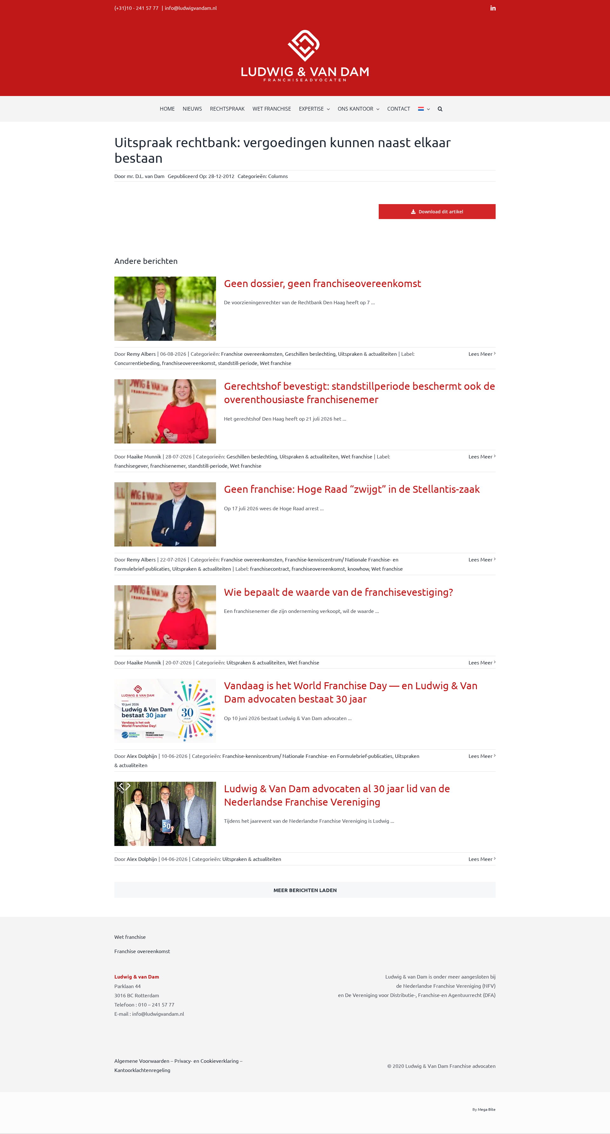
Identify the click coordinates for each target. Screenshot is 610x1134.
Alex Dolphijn (142, 756)
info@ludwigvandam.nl (191, 7)
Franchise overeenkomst (142, 951)
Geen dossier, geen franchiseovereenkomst (322, 283)
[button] (440, 108)
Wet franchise (275, 363)
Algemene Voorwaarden (141, 1060)
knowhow (358, 568)
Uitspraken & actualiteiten (367, 353)
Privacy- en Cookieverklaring (206, 1060)
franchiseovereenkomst (188, 363)
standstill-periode (237, 363)
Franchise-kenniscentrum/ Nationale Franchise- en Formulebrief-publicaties (307, 756)
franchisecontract (269, 568)
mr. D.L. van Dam (146, 176)
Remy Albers (141, 353)
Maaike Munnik (144, 456)
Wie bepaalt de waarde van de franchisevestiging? (338, 592)
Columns (278, 176)
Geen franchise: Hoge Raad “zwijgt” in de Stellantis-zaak (352, 489)
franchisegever (131, 465)
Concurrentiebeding (136, 363)
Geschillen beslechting (310, 353)
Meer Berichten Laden (305, 890)
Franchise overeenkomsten (251, 353)
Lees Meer (480, 353)
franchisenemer (168, 465)
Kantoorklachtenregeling (142, 1070)
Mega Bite (487, 1109)
